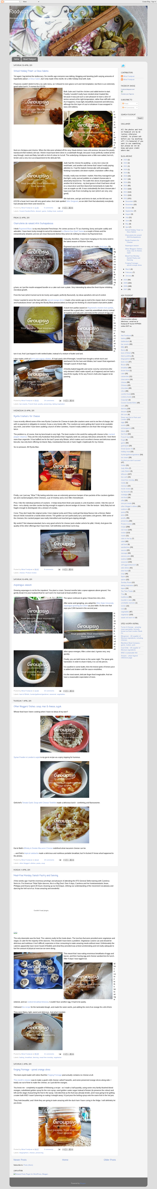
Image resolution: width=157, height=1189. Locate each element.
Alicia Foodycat (128, 76)
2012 (126, 195)
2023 (126, 160)
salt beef (124, 544)
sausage (124, 553)
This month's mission (22, 1080)
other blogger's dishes (27, 863)
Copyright (124, 400)
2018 (126, 176)
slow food (124, 571)
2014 (126, 189)
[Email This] (63, 208)
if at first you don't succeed (130, 460)
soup (43, 863)
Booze (123, 365)
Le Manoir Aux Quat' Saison (73, 231)
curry (123, 406)
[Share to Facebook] (70, 208)
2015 (126, 185)
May (127, 224)
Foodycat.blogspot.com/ (127, 89)
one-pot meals (126, 503)
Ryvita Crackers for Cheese (27, 416)
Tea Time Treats (127, 591)
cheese (22, 573)
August (128, 214)
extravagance (126, 428)
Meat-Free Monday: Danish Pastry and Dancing (36, 875)
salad (123, 541)
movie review (126, 489)
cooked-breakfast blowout (37, 1002)
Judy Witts (124, 468)
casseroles (125, 376)
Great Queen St (127, 449)
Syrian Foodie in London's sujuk (27, 757)
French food (32, 404)
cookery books (126, 397)
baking (21, 1057)
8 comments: (49, 569)
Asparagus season (23, 585)
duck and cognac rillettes (41, 359)
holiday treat (51, 211)
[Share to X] (68, 208)
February (129, 272)
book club (124, 362)
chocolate (124, 388)
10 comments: (49, 860)
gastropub (124, 446)
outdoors (124, 509)
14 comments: (49, 400)
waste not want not (128, 617)
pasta (38, 863)
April (127, 227)
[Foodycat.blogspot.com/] (122, 92)
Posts (126, 103)
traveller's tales (126, 600)
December (130, 201)
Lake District (125, 471)
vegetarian (57, 1057)
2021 (126, 166)
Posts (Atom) (28, 1165)
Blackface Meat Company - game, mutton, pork (131, 644)
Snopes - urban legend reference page (129, 657)
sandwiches (125, 547)
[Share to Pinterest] (72, 208)
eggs (123, 422)
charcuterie (125, 379)
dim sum (124, 414)
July (127, 217)
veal (122, 609)
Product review (31, 573)
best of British (24, 694)
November (130, 204)
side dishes (125, 568)
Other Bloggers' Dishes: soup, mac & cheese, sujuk (37, 706)
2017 (126, 179)
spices (123, 579)
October (129, 208)
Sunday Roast (126, 582)
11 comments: (49, 1054)
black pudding (126, 356)
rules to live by (126, 538)
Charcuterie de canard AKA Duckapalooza (33, 223)
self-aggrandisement (128, 565)
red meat (124, 530)
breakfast (28, 1057)
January (129, 276)
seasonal (53, 694)
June (128, 221)
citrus (123, 391)
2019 (126, 173)
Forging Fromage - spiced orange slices (32, 1069)
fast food (124, 434)
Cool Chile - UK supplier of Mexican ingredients (130, 649)
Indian (123, 465)
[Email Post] (59, 208)
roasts (123, 536)
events (123, 425)
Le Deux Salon (34, 79)
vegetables (61, 694)
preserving (47, 404)
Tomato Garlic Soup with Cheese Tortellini (39, 803)
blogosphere (24, 1153)
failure (123, 431)
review (123, 533)
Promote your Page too (127, 94)
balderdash (125, 341)
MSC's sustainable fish (129, 653)
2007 (126, 289)
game (44, 211)
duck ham (103, 247)
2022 (126, 163)
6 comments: (49, 208)
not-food (124, 497)
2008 (126, 286)
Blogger (83, 1183)
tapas (123, 588)
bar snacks (23, 404)
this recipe (26, 1007)
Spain (123, 576)
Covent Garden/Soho (27, 211)
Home (16, 59)
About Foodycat (29, 59)
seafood (60, 211)
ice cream (124, 457)
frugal (123, 440)
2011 (125, 198)
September (130, 211)
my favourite (125, 492)
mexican (124, 486)
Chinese (124, 385)
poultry (40, 404)
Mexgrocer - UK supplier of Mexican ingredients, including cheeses (132, 638)
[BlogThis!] (65, 208)
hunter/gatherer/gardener (39, 694)
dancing (36, 1057)
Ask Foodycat (126, 335)
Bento (123, 350)
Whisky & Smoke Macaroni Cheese (38, 848)
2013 (126, 192)
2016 (126, 182)
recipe (123, 527)
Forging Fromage (55, 1075)
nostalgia (124, 494)
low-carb (124, 477)
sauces (123, 550)
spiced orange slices (55, 300)
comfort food (125, 394)
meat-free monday (46, 1057)
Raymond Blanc (25, 229)
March (128, 269)
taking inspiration (58, 404)
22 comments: (49, 691)
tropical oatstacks (31, 853)
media (123, 483)
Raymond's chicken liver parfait (100, 308)
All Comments (129, 108)
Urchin (123, 606)
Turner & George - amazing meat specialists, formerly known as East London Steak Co (131, 630)
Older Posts (110, 1160)
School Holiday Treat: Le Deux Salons (31, 71)
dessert (38, 211)
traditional (124, 597)
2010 (126, 280)
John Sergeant (72, 201)
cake (122, 373)
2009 (126, 283)
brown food (125, 370)
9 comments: (49, 1149)
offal (122, 500)
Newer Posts (20, 1160)
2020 (126, 169)
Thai (122, 594)
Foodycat (19, 12)
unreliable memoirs (128, 603)
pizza (123, 515)
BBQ (122, 347)
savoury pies (125, 556)
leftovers (124, 474)
